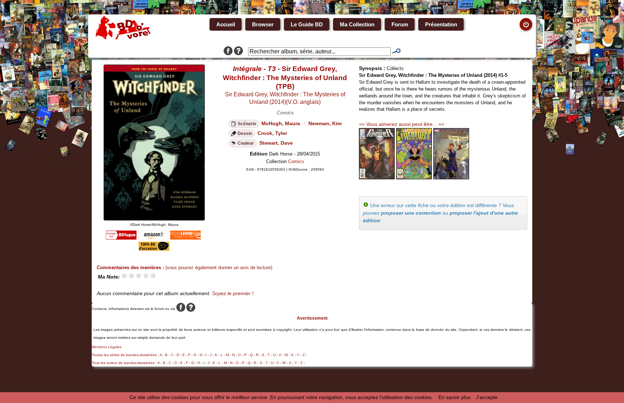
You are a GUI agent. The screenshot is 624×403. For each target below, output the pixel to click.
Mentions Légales (106, 347)
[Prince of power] (414, 177)
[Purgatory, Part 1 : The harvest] (377, 177)
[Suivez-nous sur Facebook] (228, 51)
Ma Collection (357, 24)
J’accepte (487, 397)
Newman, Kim (325, 123)
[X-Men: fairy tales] (451, 177)
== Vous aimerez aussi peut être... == (401, 124)
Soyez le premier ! (233, 293)
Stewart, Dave (276, 143)
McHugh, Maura (280, 123)
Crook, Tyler (272, 133)
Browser (263, 24)
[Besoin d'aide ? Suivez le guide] (238, 51)
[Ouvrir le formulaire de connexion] (526, 24)
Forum (399, 24)
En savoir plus (454, 397)
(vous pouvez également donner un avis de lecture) (218, 267)
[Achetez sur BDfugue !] (121, 238)
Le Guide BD (307, 24)
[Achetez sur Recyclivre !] (185, 238)
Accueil (225, 24)
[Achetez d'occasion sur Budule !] (154, 249)
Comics (296, 161)
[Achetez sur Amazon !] (153, 238)
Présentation (441, 24)
